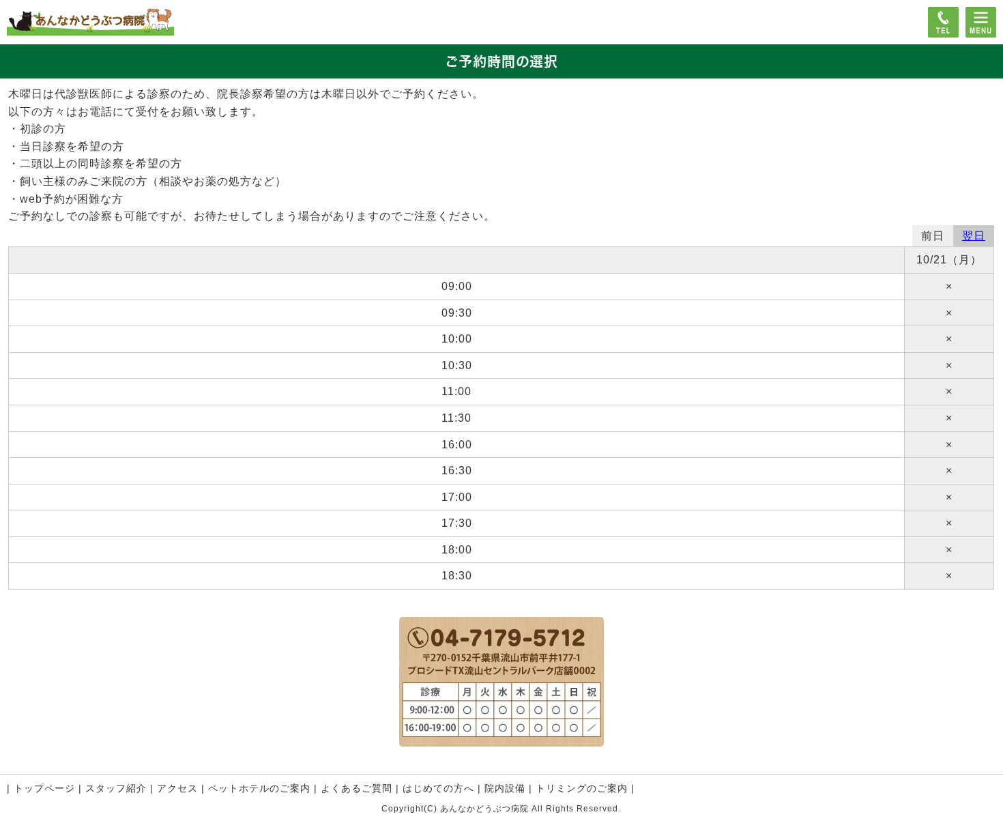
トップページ (44, 788)
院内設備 (504, 788)
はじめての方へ (438, 788)
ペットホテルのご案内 (259, 788)
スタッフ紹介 (116, 788)
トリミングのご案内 (582, 788)
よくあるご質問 (356, 788)
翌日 (973, 236)
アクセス (177, 788)
